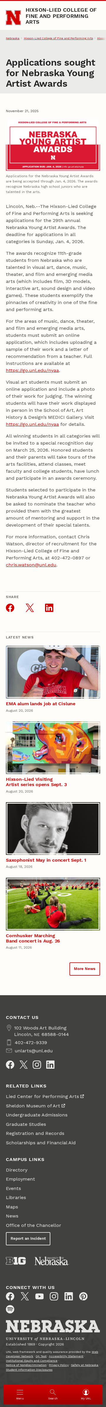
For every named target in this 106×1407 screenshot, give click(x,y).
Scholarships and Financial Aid (41, 1142)
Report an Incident (28, 1238)
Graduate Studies (26, 1124)
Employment (20, 1179)
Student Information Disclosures (29, 1369)
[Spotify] (10, 1309)
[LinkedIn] (50, 1065)
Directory (16, 1170)
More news (84, 969)
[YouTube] (39, 1296)
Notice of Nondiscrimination (26, 1365)
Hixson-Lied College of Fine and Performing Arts (61, 16)
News (12, 1216)
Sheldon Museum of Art (33, 1106)
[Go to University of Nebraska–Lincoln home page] (13, 17)
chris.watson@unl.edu (31, 565)
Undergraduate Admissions (36, 1115)
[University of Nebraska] (51, 1260)
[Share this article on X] (30, 608)
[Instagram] (37, 1065)
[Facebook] (10, 1065)
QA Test (41, 1356)
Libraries (16, 1197)
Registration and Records (35, 1133)
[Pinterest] (83, 1296)
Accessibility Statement (66, 1356)
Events (13, 1188)
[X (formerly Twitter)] (25, 1296)
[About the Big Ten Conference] (16, 1261)
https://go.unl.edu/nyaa (32, 370)
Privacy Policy (59, 1365)
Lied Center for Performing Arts (42, 1096)
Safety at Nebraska (84, 1365)
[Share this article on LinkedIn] (49, 608)
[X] (23, 1065)
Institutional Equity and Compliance (31, 1360)
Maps (12, 1207)
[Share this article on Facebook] (10, 608)
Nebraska (12, 38)
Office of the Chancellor (33, 1225)
